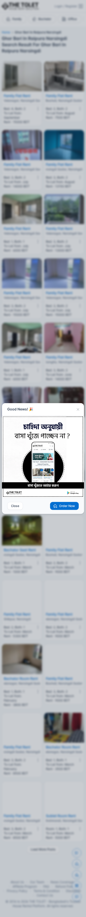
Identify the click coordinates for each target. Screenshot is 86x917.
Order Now (67, 506)
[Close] (78, 409)
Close (15, 506)
